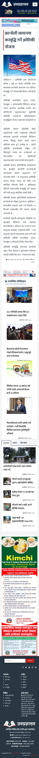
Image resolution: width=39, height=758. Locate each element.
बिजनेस (24, 680)
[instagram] (32, 667)
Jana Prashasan (15, 753)
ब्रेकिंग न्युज (7, 677)
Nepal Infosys (33, 755)
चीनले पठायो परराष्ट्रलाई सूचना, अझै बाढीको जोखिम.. (23, 481)
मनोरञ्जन (25, 677)
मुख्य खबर (6, 443)
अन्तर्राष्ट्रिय (7, 687)
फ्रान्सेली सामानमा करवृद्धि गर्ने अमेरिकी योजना (20, 40)
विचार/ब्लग (7, 703)
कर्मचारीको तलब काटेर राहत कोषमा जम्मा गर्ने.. (17, 468)
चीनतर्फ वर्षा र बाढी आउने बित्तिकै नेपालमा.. (22, 506)
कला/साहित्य (8, 701)
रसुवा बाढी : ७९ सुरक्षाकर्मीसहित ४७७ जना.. (22, 519)
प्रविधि (24, 682)
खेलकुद (24, 685)
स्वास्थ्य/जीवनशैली (9, 695)
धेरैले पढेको (23, 443)
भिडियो (24, 687)
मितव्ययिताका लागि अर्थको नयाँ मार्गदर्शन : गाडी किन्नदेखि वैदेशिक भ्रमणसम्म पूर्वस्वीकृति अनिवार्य (19, 428)
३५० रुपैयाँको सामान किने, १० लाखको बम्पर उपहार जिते (18, 313)
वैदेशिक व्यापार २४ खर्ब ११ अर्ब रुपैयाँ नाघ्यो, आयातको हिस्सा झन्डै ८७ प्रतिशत (18, 389)
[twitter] (26, 667)
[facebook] (22, 667)
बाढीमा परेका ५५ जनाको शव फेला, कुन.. (23, 493)
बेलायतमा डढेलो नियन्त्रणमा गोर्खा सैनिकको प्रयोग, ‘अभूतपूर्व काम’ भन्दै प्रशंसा (19, 352)
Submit (30, 661)
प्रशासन (15, 443)
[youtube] (29, 667)
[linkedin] (36, 667)
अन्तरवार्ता (7, 698)
